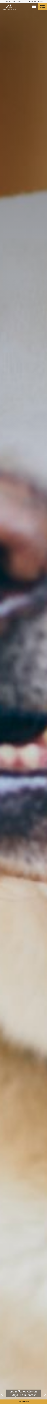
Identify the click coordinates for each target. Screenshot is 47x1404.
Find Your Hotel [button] (24, 1402)
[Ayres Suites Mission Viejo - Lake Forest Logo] (9, 7)
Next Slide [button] (44, 1394)
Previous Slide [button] (3, 1394)
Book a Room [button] (42, 7)
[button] (34, 6)
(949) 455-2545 (38, 1)
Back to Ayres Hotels (13, 1)
